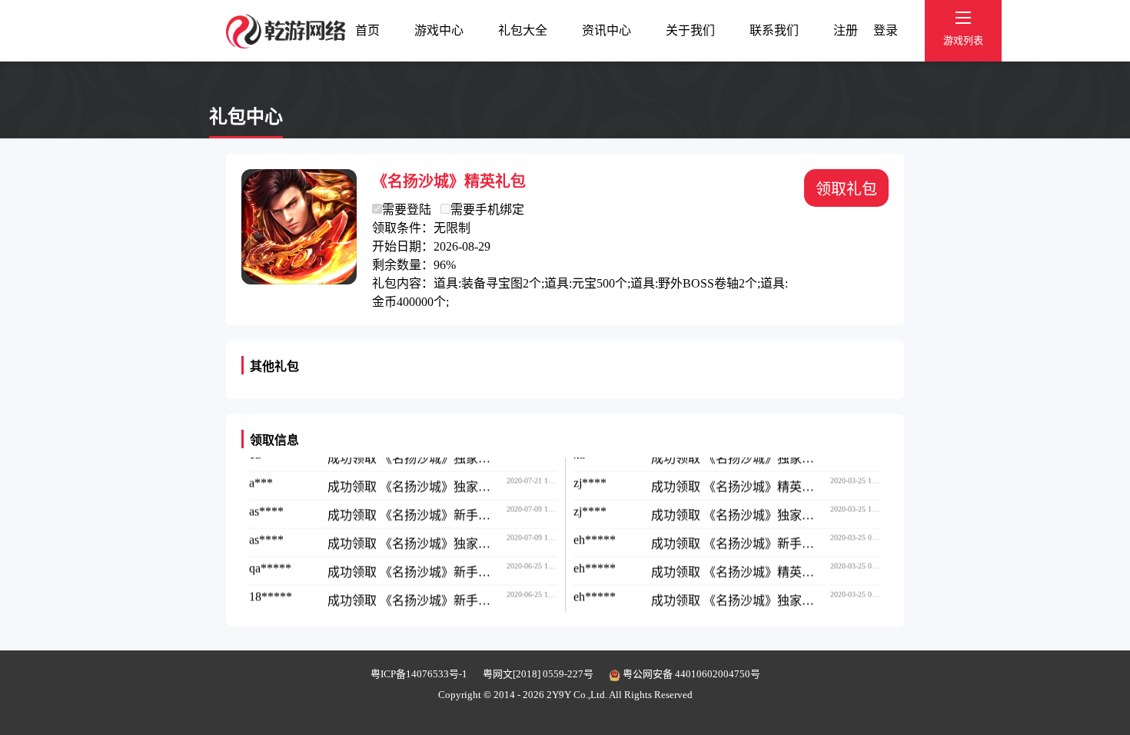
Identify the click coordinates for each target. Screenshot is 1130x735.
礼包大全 (522, 30)
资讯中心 (606, 30)
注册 (845, 30)
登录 (885, 30)
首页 (367, 30)
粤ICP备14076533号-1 (419, 674)
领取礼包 (846, 189)
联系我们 (774, 30)
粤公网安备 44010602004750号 (690, 674)
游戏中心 (439, 30)
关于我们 (690, 30)
